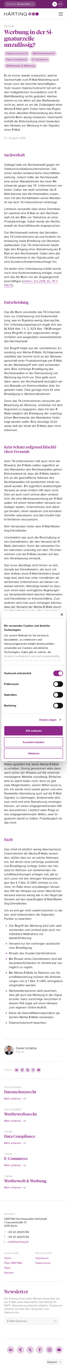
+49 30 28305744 (18, 1237)
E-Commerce (16, 1158)
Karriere (9, 1272)
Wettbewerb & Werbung (25, 1180)
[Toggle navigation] (61, 14)
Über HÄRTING (13, 1263)
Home (7, 1258)
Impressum (42, 1258)
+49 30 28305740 (18, 1232)
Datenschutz (43, 1263)
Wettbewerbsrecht (20, 1113)
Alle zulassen (34, 730)
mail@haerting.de (18, 1242)
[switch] (58, 684)
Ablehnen (33, 753)
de (54, 4)
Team (7, 1268)
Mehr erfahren (12, 1098)
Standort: (11, 4)
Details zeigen (47, 719)
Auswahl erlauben (33, 742)
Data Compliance (19, 1136)
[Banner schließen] (62, 614)
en (60, 4)
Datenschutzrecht (20, 1091)
